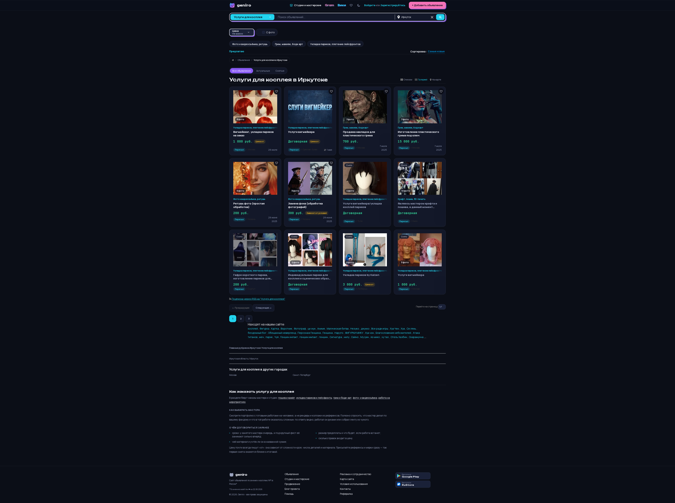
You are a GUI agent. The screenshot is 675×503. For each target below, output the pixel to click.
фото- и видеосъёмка (365, 397)
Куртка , (276, 328)
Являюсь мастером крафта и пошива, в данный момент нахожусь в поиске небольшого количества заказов (419, 209)
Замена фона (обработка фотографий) (305, 205)
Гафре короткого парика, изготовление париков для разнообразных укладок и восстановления (251, 280)
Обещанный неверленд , (283, 332)
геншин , (324, 337)
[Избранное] (351, 5)
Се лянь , (412, 328)
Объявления (292, 474)
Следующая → (263, 307)
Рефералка (346, 493)
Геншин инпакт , (290, 337)
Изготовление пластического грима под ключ (418, 133)
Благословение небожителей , (394, 332)
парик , (270, 337)
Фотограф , (301, 328)
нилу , (347, 337)
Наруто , (340, 332)
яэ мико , (376, 337)
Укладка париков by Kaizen (361, 275)
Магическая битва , (338, 328)
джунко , (366, 328)
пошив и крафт (286, 397)
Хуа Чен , (395, 328)
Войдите (369, 5)
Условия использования (354, 484)
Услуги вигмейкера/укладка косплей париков (362, 205)
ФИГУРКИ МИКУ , (355, 332)
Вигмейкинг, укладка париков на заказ (253, 133)
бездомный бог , (258, 332)
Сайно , (355, 337)
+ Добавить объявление (427, 5)
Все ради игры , (380, 328)
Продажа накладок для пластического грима (359, 133)
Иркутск (254, 358)
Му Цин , (365, 337)
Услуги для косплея (272, 347)
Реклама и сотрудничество (355, 474)
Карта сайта (347, 479)
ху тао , (386, 337)
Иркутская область (238, 358)
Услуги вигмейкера (301, 132)
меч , (262, 337)
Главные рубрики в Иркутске (245, 347)
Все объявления (241, 70)
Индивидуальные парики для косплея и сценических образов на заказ (310, 278)
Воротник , (287, 328)
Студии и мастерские (297, 479)
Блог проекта (292, 489)
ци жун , (312, 328)
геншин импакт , (309, 337)
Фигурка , (265, 328)
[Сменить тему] (358, 5)
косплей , (254, 328)
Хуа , (404, 328)
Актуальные (263, 70)
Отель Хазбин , (400, 337)
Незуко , (355, 328)
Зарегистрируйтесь (392, 5)
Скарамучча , (417, 337)
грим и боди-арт (342, 397)
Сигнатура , (337, 337)
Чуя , (277, 337)
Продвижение (292, 484)
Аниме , (322, 328)
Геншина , (329, 332)
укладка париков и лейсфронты (314, 397)
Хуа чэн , (370, 332)
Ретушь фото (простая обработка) (249, 205)
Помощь (289, 493)
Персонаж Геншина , (310, 332)
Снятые (279, 70)
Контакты (345, 489)
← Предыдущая (240, 307)
